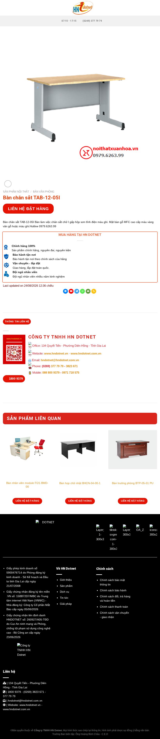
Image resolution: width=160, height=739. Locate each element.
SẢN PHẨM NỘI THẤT (16, 191)
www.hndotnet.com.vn (86, 353)
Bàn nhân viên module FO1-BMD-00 (27, 484)
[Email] (88, 291)
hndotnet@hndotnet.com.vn (60, 360)
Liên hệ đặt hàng (28, 208)
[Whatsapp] (82, 291)
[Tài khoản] (155, 8)
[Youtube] (71, 291)
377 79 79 (57, 366)
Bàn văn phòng (43, 191)
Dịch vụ (64, 591)
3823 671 (72, 366)
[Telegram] (76, 291)
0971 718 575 (70, 372)
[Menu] (5, 7)
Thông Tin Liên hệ (17, 321)
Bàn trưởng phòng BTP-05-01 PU (132, 483)
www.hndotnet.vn (56, 353)
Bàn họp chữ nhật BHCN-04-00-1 (79, 483)
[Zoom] (8, 183)
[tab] (17, 321)
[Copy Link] (93, 291)
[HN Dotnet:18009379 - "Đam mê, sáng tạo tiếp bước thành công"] (80, 8)
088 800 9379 (51, 372)
